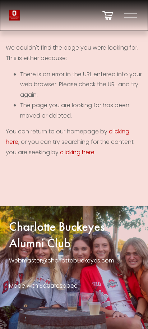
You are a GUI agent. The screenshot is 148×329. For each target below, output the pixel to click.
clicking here (77, 152)
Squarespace (59, 286)
